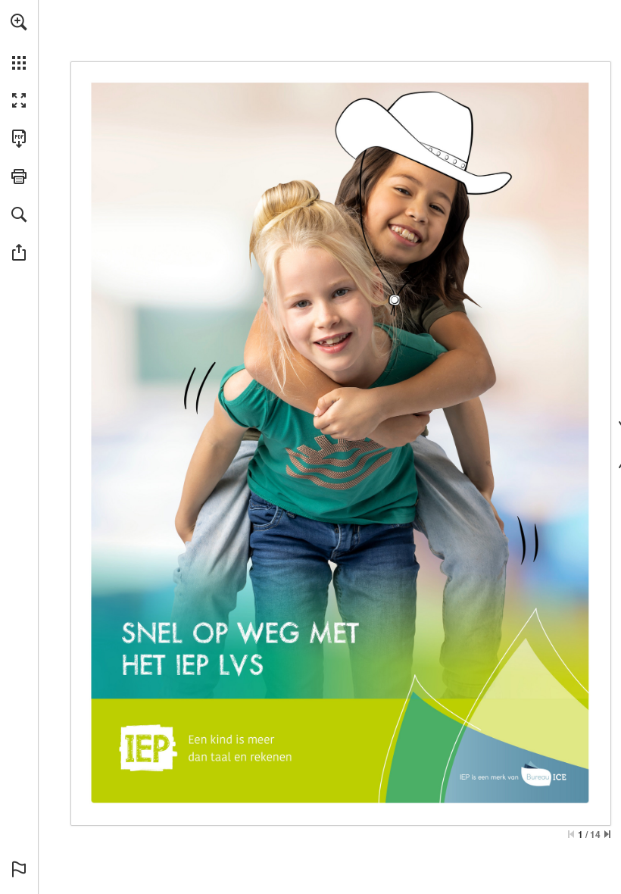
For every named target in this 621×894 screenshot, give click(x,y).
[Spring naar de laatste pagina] (607, 834)
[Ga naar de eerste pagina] (571, 834)
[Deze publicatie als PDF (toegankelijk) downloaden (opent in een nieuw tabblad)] (19, 139)
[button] (19, 22)
